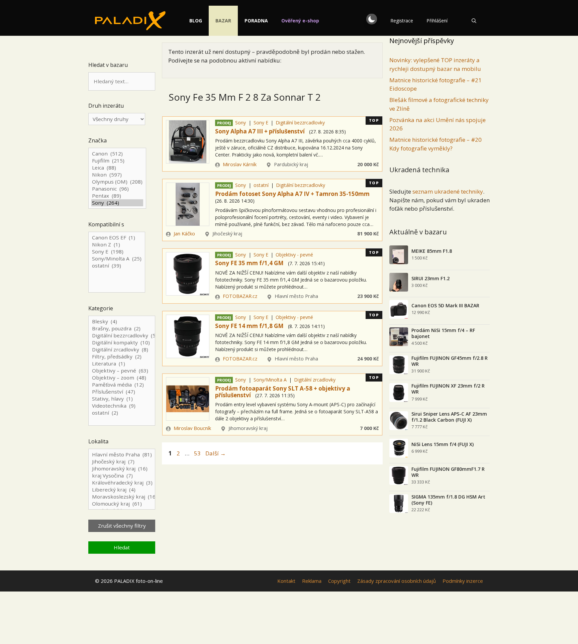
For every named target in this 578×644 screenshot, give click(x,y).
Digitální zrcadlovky (314, 380)
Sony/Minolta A (270, 380)
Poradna (256, 20)
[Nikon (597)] (117, 174)
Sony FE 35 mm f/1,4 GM (249, 263)
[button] (371, 19)
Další (215, 453)
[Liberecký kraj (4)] (121, 489)
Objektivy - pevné (294, 254)
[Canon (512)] (117, 153)
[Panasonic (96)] (117, 188)
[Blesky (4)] (121, 321)
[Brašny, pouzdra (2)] (121, 328)
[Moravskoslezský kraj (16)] (121, 496)
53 (198, 453)
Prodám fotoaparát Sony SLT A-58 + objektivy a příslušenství (282, 392)
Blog (195, 20)
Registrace (401, 20)
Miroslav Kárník (240, 164)
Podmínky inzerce (463, 580)
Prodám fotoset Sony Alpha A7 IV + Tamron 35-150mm (292, 194)
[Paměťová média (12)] (121, 384)
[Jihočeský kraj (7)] (121, 461)
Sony (240, 122)
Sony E (261, 122)
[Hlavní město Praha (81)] (121, 454)
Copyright (339, 580)
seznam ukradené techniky (447, 191)
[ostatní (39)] (116, 265)
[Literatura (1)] (121, 363)
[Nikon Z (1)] (116, 244)
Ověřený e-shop (300, 20)
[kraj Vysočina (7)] (121, 475)
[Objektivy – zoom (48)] (121, 377)
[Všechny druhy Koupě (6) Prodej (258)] (116, 119)
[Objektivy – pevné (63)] (121, 370)
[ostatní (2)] (121, 412)
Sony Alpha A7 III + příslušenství (260, 131)
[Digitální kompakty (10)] (121, 342)
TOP (374, 120)
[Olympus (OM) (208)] (117, 181)
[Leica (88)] (117, 167)
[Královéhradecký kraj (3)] (121, 482)
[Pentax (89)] (117, 195)
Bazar (223, 20)
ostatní (261, 185)
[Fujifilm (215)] (117, 160)
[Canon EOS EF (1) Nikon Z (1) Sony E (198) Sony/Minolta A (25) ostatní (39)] (116, 262)
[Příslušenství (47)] (121, 391)
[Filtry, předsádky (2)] (121, 356)
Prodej (224, 122)
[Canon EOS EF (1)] (116, 237)
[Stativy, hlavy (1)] (121, 398)
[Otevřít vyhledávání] (474, 21)
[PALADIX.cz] (130, 21)
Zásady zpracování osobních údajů (396, 580)
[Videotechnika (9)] (121, 405)
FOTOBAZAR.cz (240, 296)
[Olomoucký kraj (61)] (121, 503)
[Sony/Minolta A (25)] (116, 258)
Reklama (311, 580)
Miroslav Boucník (192, 428)
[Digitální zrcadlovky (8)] (121, 349)
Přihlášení (437, 20)
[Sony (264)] (117, 202)
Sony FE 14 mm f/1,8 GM (249, 326)
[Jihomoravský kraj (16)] (121, 468)
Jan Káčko (184, 233)
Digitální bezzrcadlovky (300, 122)
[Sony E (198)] (116, 251)
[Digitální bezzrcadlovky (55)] (121, 335)
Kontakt (286, 580)
